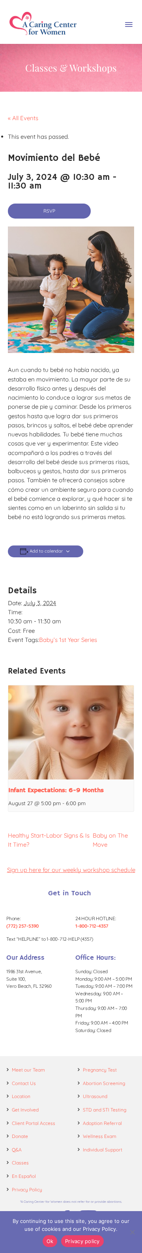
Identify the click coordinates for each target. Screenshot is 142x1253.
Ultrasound (95, 1096)
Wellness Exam (99, 1136)
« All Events (23, 118)
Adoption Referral (102, 1123)
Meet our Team (28, 1070)
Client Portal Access (33, 1123)
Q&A (17, 1150)
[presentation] (71, 732)
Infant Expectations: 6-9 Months (56, 790)
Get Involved (25, 1110)
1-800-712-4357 (91, 926)
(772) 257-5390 (22, 926)
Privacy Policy (27, 1190)
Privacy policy (82, 1241)
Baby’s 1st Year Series (68, 639)
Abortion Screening (104, 1083)
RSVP (49, 211)
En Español (24, 1176)
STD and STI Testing (104, 1110)
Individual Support (102, 1150)
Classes (20, 1163)
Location (21, 1096)
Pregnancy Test (100, 1070)
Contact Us (24, 1083)
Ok (50, 1241)
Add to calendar (46, 551)
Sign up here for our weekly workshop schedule (71, 870)
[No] (132, 1232)
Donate (20, 1136)
